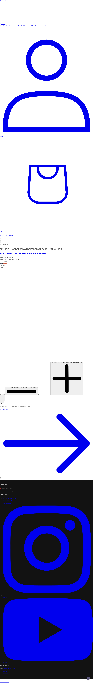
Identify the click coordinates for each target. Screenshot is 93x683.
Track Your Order (7, 503)
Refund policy (5, 671)
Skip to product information (6, 235)
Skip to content (3, 0)
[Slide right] (0, 242)
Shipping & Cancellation (8, 500)
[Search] (46, 18)
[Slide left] (0, 238)
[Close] (0, 478)
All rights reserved (11, 668)
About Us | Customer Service (10, 498)
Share (3, 403)
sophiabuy (5, 668)
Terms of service (6, 674)
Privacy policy (5, 673)
